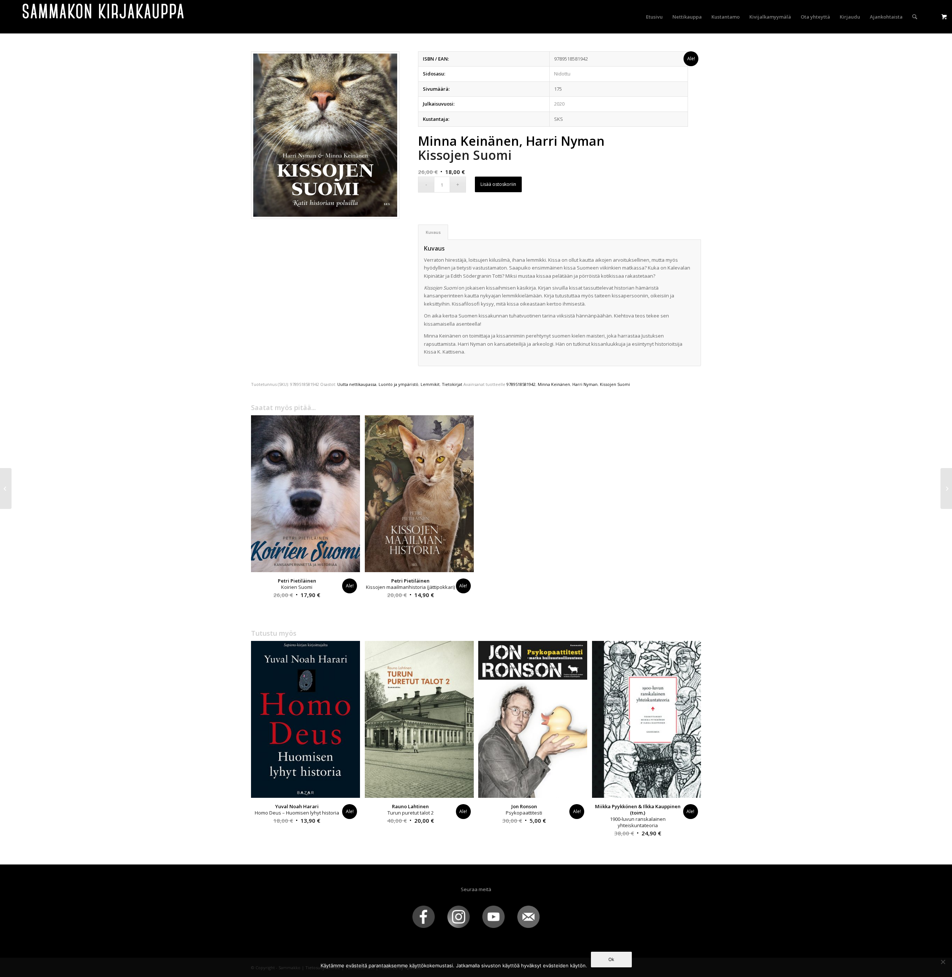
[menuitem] (654, 16)
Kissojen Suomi (615, 384)
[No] (942, 961)
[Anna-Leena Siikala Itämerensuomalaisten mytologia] (946, 488)
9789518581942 (521, 384)
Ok (611, 959)
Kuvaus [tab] (433, 232)
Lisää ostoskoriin (498, 184)
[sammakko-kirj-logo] (104, 16)
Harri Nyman (585, 384)
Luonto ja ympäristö (398, 384)
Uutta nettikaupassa (356, 384)
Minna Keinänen (554, 384)
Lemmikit (430, 384)
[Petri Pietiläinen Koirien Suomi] (6, 488)
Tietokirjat (452, 384)
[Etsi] (914, 16)
